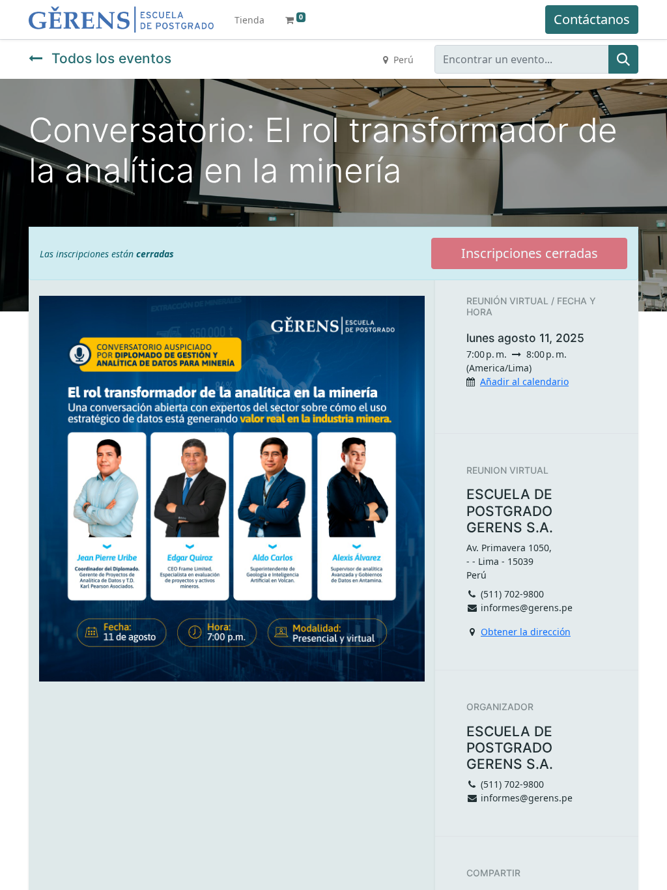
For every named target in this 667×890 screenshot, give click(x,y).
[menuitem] (249, 20)
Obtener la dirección (526, 631)
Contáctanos (592, 19)
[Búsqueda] (623, 59)
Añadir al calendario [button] (524, 381)
